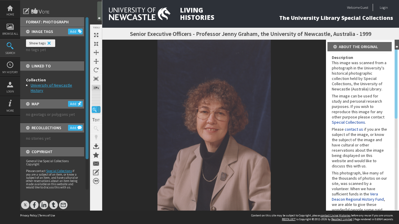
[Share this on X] (25, 202)
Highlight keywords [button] (96, 137)
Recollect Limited (341, 219)
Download (96, 146)
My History (10, 72)
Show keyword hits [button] (96, 128)
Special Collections (59, 171)
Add (73, 31)
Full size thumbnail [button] (96, 35)
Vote (40, 11)
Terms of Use (47, 215)
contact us (354, 129)
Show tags (37, 43)
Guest (364, 7)
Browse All (10, 34)
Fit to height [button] (96, 61)
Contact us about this (96, 163)
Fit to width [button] (96, 52)
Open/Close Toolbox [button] (99, 10)
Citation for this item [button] (96, 181)
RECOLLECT (289, 219)
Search (10, 53)
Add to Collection (96, 154)
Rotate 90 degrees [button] (96, 70)
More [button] (10, 111)
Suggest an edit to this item (26, 11)
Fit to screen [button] (96, 43)
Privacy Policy (28, 215)
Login (10, 91)
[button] (96, 109)
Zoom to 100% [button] (96, 78)
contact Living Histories (335, 215)
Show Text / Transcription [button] (96, 120)
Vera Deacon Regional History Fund (358, 196)
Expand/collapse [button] (397, 45)
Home (10, 14)
